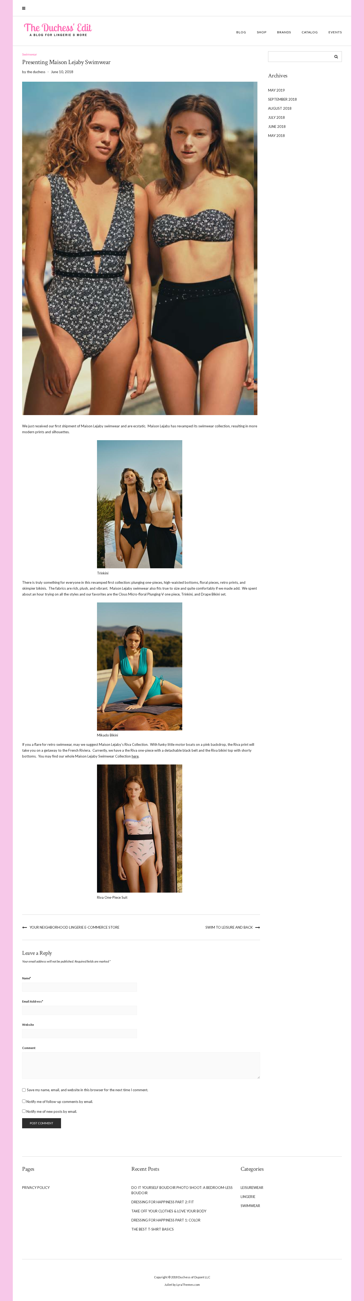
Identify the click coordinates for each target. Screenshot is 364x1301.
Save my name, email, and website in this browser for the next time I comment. (87, 1090)
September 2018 (282, 99)
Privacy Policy (36, 1187)
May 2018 (276, 135)
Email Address (32, 1001)
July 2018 (276, 117)
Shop (261, 32)
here (135, 756)
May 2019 (276, 90)
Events (335, 32)
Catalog (310, 32)
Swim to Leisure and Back (229, 927)
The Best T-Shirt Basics (152, 1229)
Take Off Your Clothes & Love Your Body (168, 1211)
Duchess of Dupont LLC (194, 1277)
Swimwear (29, 54)
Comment (28, 1048)
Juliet (168, 1284)
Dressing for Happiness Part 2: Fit (162, 1202)
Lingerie (248, 1196)
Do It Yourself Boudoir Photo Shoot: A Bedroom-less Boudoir (182, 1190)
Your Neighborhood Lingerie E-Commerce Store (74, 927)
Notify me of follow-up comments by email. (59, 1101)
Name (26, 978)
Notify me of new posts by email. (51, 1111)
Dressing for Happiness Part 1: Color (165, 1220)
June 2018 (277, 126)
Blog (241, 32)
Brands (284, 32)
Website (28, 1024)
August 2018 (280, 108)
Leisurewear (252, 1187)
